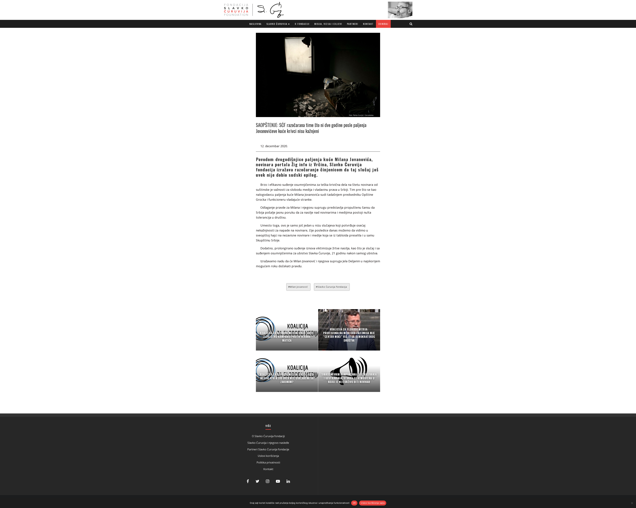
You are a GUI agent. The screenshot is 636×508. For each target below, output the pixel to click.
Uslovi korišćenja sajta (373, 503)
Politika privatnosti (268, 462)
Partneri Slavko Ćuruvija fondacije (268, 449)
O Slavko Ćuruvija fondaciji (268, 436)
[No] (632, 503)
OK (354, 503)
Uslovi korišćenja (268, 456)
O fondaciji (302, 23)
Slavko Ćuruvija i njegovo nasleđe (268, 443)
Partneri (352, 23)
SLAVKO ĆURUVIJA (277, 23)
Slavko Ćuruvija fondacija (332, 286)
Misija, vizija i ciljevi (328, 23)
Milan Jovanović (299, 286)
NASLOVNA (255, 23)
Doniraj (383, 23)
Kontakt (368, 23)
